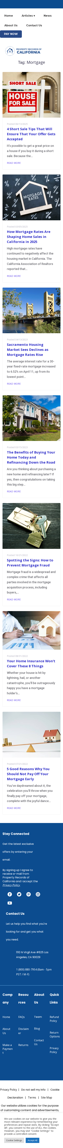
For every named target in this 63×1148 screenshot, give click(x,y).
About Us (10, 25)
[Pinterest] (28, 894)
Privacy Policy (11, 885)
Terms (32, 1097)
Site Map (46, 1097)
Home (8, 15)
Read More (14, 162)
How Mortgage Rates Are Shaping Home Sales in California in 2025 (28, 236)
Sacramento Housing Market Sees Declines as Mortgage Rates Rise (27, 349)
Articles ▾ (28, 15)
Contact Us (34, 25)
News (48, 15)
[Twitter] (19, 894)
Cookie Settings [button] (14, 1140)
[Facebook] (9, 894)
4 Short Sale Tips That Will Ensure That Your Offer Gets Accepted (31, 134)
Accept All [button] (32, 1140)
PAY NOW (11, 34)
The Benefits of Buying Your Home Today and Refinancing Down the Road (31, 457)
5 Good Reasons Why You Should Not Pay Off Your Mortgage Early (28, 774)
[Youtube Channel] (9, 903)
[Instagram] (38, 894)
